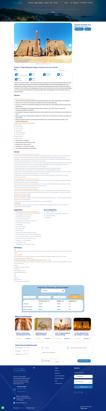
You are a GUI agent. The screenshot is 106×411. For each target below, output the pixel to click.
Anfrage (87, 29)
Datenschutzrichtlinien (60, 375)
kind (39, 294)
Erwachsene (26, 294)
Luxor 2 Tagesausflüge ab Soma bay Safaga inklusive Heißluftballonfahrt (62, 334)
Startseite (30, 2)
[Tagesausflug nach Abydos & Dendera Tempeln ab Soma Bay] (43, 324)
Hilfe (51, 2)
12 (27, 347)
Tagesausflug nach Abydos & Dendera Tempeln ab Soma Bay (41, 334)
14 (24, 347)
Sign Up (91, 2)
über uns (57, 370)
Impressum (57, 373)
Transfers (46, 2)
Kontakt (55, 2)
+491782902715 (21, 391)
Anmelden (84, 2)
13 (25, 347)
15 (23, 347)
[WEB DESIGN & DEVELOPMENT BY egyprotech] (84, 409)
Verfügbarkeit (78, 29)
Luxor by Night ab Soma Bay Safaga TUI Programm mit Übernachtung (82, 334)
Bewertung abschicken (83, 360)
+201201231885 (21, 388)
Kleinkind (55, 294)
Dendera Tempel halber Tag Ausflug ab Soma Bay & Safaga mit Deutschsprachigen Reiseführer (23, 334)
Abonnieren (82, 386)
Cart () (77, 2)
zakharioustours (22, 408)
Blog (56, 380)
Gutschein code (58, 383)
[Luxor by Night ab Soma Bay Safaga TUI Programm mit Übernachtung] (82, 324)
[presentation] (16, 45)
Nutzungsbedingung (59, 378)
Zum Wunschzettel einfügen (82, 26)
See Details (27, 338)
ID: (14, 70)
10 (23, 350)
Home (53, 12)
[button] (37, 64)
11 (28, 347)
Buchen (75, 297)
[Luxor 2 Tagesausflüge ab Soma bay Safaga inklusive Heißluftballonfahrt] (62, 324)
